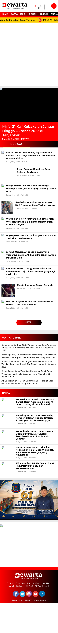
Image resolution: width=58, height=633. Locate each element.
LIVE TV (38, 6)
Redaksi (19, 586)
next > (29, 322)
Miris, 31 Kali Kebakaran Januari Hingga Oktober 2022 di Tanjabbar (28, 131)
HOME (4, 14)
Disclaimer (20, 583)
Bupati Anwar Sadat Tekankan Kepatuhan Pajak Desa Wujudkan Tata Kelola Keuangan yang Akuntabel (35, 451)
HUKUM (44, 14)
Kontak (11, 586)
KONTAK (29, 586)
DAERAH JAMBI (18, 14)
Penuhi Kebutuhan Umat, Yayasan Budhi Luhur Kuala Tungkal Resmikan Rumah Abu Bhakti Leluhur (35, 435)
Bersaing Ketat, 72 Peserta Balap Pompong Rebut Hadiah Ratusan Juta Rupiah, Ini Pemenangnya (34, 418)
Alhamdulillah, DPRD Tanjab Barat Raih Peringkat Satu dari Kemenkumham (35, 466)
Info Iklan (46, 583)
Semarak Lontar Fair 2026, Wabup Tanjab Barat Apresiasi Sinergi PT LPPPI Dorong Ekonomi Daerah (35, 402)
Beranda (10, 583)
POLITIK (33, 14)
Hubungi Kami (33, 583)
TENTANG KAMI (42, 586)
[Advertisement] (29, 55)
